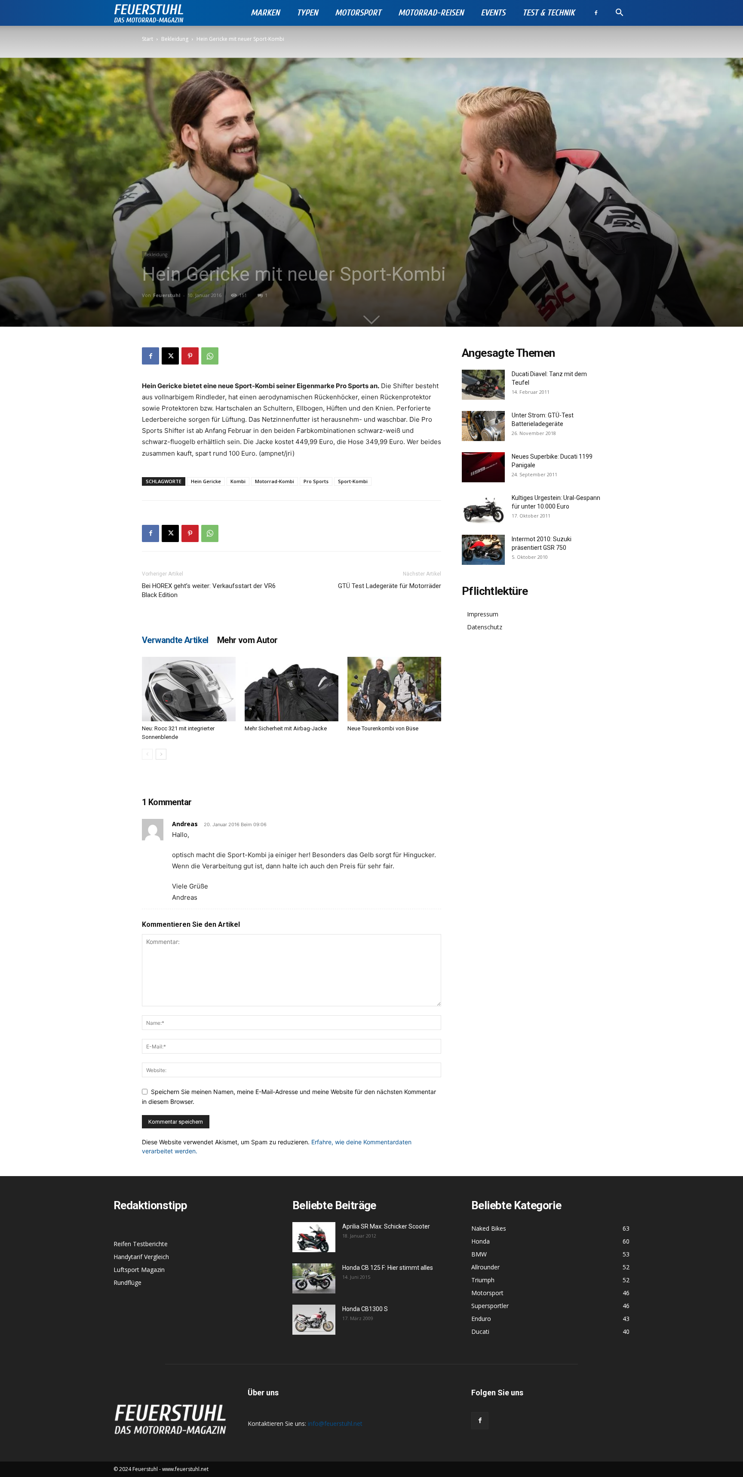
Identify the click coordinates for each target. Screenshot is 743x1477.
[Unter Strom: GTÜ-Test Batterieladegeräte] (483, 426)
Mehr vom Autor (247, 640)
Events (493, 13)
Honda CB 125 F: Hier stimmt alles (387, 1267)
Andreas (185, 824)
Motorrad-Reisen (431, 13)
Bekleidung (174, 39)
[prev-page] (147, 754)
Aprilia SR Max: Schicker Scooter (386, 1226)
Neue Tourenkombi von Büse (382, 728)
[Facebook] (595, 13)
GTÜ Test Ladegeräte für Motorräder (389, 586)
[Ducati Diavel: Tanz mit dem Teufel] (483, 385)
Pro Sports (316, 481)
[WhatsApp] (209, 356)
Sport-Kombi (353, 481)
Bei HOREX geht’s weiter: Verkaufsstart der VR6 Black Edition (209, 590)
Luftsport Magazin (139, 1270)
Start (147, 39)
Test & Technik (548, 13)
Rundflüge (127, 1282)
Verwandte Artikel (175, 640)
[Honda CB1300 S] (313, 1320)
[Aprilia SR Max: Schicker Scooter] (313, 1237)
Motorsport (358, 13)
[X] (170, 356)
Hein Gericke (206, 481)
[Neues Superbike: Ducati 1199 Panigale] (483, 467)
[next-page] (161, 754)
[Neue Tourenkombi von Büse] (394, 689)
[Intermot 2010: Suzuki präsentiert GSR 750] (483, 550)
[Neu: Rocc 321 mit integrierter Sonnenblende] (189, 689)
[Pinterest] (190, 356)
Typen (307, 13)
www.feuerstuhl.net (185, 1469)
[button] (619, 13)
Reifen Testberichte (141, 1244)
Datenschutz (484, 627)
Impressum (482, 614)
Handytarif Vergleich (141, 1257)
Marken (265, 13)
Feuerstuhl (167, 295)
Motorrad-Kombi (274, 481)
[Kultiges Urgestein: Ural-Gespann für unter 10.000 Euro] (483, 508)
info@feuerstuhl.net (335, 1423)
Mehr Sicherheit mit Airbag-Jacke (286, 728)
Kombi (238, 481)
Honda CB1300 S (365, 1308)
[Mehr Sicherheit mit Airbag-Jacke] (291, 689)
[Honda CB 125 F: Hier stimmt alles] (313, 1278)
